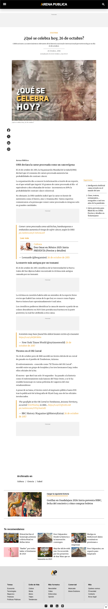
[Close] (67, 288)
